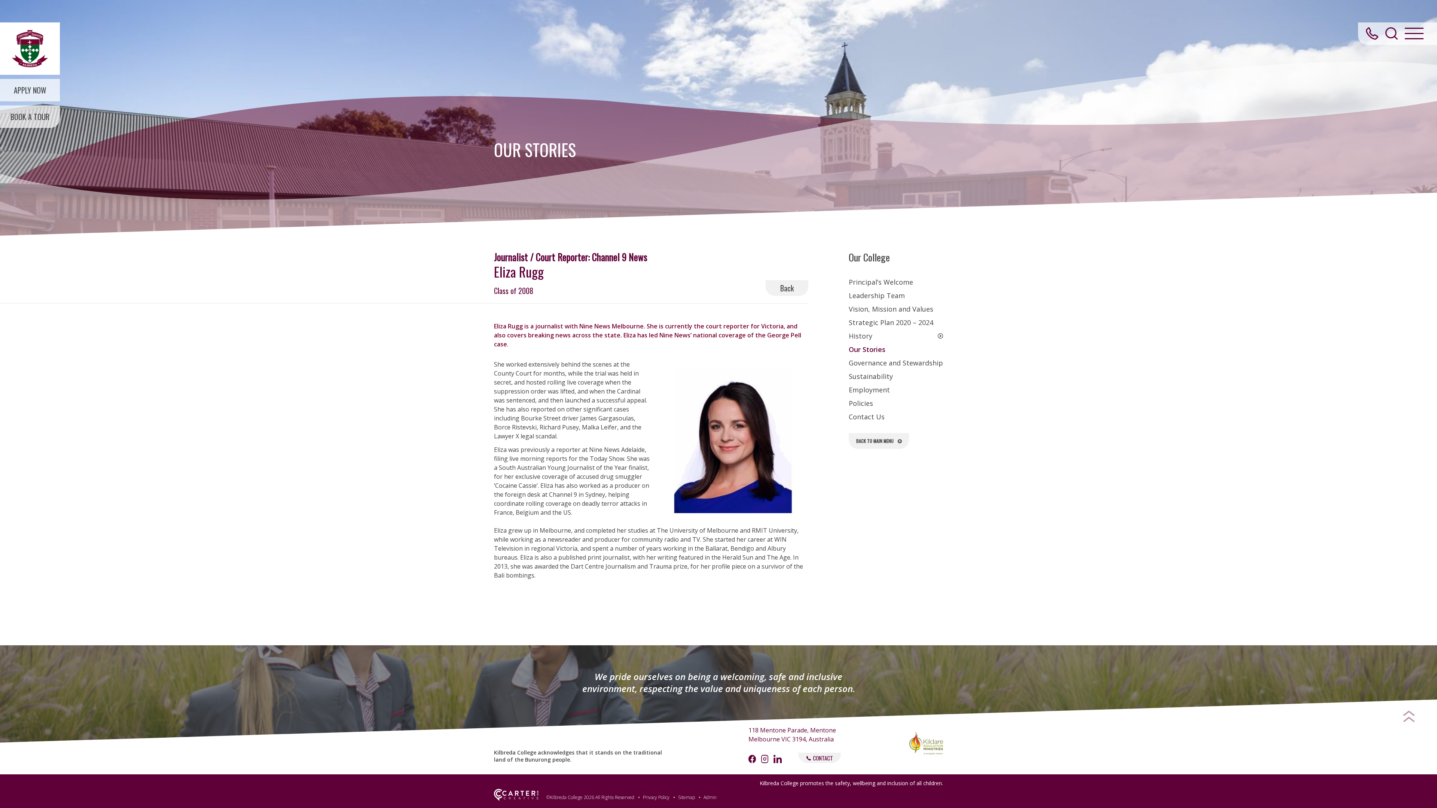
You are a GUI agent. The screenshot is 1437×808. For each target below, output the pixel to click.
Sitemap (686, 797)
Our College (869, 257)
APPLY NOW (30, 90)
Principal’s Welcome (881, 282)
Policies (861, 403)
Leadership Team (877, 295)
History (860, 335)
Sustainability (871, 376)
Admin (710, 797)
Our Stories (867, 349)
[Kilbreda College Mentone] (30, 48)
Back (787, 288)
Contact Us (867, 416)
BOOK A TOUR (29, 116)
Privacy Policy (656, 797)
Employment (869, 389)
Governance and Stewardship (896, 362)
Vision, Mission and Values (891, 308)
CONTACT (823, 758)
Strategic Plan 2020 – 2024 (891, 322)
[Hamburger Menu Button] (1414, 33)
